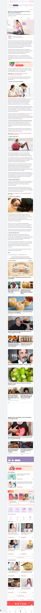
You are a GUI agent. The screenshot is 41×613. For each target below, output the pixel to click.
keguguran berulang (28, 113)
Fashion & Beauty (24, 592)
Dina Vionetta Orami (20, 37)
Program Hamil (15, 5)
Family (9, 460)
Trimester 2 (26, 5)
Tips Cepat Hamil (17, 460)
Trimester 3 (31, 5)
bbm (12, 460)
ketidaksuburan (18, 55)
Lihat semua (30, 491)
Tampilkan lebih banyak (20, 557)
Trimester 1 (21, 5)
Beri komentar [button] (18, 468)
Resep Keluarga (10, 592)
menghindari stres (14, 223)
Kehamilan (10, 5)
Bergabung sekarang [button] (19, 65)
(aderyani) (19, 36)
